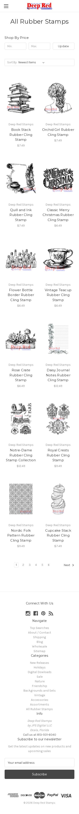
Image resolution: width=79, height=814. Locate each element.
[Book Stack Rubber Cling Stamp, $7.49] (21, 98)
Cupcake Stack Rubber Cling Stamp (58, 535)
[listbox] (32, 62)
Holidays (40, 667)
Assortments (39, 704)
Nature (40, 681)
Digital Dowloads (40, 672)
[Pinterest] (43, 613)
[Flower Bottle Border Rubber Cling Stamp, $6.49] (21, 258)
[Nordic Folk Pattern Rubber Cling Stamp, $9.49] (21, 499)
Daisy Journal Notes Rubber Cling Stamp (58, 375)
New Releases (39, 663)
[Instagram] (28, 613)
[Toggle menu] (6, 6)
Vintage (39, 695)
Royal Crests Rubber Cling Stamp (58, 455)
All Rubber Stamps (39, 709)
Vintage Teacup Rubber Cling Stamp (58, 295)
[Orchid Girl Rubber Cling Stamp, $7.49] (58, 98)
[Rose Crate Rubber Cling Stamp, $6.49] (21, 338)
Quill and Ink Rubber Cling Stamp (20, 215)
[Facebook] (35, 613)
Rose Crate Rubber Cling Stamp (20, 375)
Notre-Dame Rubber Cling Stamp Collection (21, 455)
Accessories (39, 700)
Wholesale (39, 646)
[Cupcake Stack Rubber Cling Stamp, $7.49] (58, 499)
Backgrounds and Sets (39, 690)
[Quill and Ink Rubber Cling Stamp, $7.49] (21, 178)
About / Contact (39, 632)
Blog (39, 642)
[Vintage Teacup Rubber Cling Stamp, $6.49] (58, 258)
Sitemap (39, 651)
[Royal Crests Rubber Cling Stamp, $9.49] (58, 419)
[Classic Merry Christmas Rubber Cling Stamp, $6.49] (58, 178)
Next (67, 565)
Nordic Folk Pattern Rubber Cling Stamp (21, 535)
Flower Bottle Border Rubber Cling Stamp (21, 295)
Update (63, 46)
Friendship (39, 686)
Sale (40, 677)
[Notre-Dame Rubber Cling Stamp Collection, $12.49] (21, 419)
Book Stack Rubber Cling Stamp (20, 135)
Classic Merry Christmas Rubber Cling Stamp (58, 215)
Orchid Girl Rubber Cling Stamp (58, 132)
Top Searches (39, 628)
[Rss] (51, 613)
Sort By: (12, 62)
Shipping (39, 637)
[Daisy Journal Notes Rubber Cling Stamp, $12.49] (58, 338)
